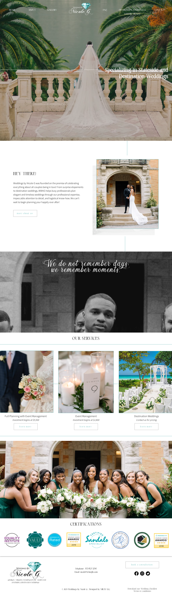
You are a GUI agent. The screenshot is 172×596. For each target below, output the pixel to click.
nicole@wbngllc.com (89, 572)
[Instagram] (142, 573)
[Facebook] (136, 573)
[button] (142, 588)
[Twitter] (148, 573)
